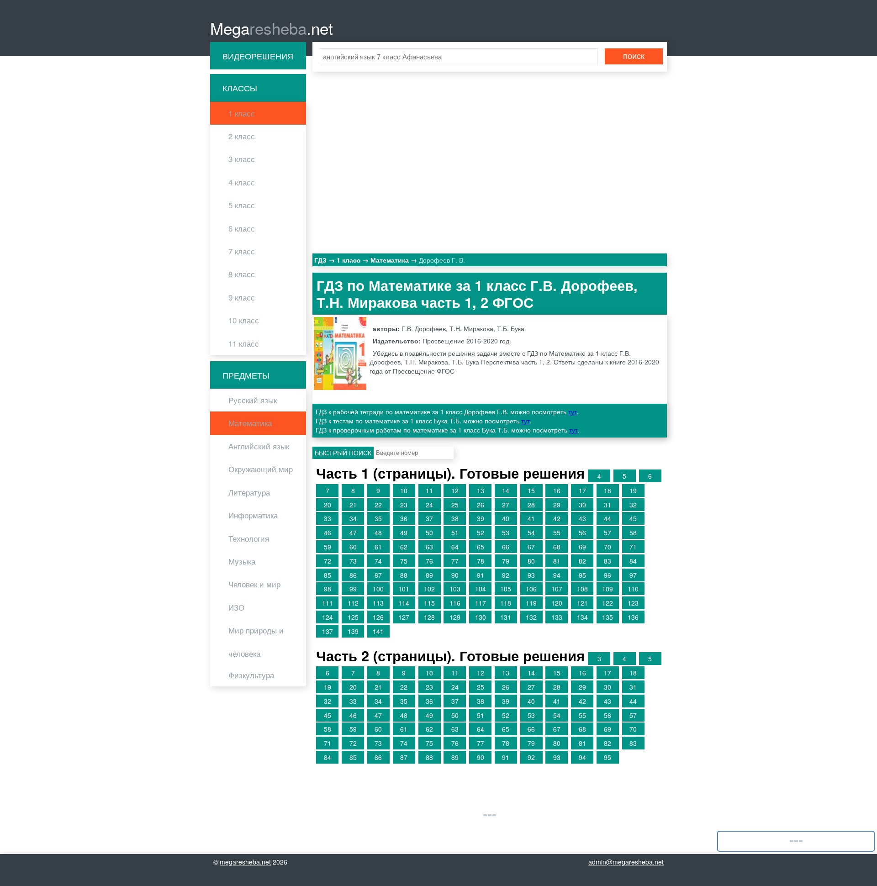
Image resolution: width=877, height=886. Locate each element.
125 (353, 617)
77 (455, 560)
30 (582, 504)
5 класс (241, 205)
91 (480, 575)
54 (531, 532)
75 (403, 560)
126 (378, 617)
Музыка (241, 561)
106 (531, 588)
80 (531, 560)
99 (353, 588)
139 (353, 631)
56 (582, 532)
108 (582, 588)
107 (556, 588)
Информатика (253, 515)
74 (378, 560)
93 (531, 575)
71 (633, 546)
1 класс (241, 113)
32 (633, 504)
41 (531, 518)
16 (556, 490)
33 (327, 518)
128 (429, 617)
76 (429, 560)
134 (582, 617)
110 (633, 588)
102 (429, 588)
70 (607, 546)
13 (480, 490)
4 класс (241, 182)
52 (480, 532)
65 (480, 546)
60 (353, 546)
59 (327, 546)
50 (429, 532)
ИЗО (236, 607)
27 (505, 504)
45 (633, 518)
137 (327, 631)
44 (607, 518)
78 (480, 560)
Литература (249, 492)
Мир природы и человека (256, 642)
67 (531, 546)
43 (582, 518)
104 (480, 588)
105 (505, 588)
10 (403, 490)
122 (607, 602)
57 (607, 532)
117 (480, 602)
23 (403, 504)
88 (403, 575)
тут (572, 411)
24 (429, 504)
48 (378, 532)
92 (505, 575)
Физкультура (251, 675)
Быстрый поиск (343, 452)
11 (429, 490)
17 (582, 490)
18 (607, 490)
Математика (250, 422)
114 (403, 602)
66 (505, 546)
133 (556, 617)
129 (454, 617)
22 (378, 504)
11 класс (243, 343)
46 (327, 532)
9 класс (241, 297)
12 (455, 490)
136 (633, 617)
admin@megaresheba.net (626, 861)
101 (403, 588)
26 (480, 504)
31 (607, 504)
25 (455, 504)
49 (403, 532)
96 (607, 575)
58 (633, 532)
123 (633, 602)
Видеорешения (257, 56)
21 (353, 504)
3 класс (241, 158)
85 (327, 575)
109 (607, 588)
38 (455, 518)
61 (378, 546)
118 (505, 602)
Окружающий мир (260, 469)
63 (429, 546)
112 (353, 602)
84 (633, 560)
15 (531, 490)
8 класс (241, 274)
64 (455, 546)
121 (582, 602)
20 (327, 504)
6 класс (241, 228)
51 (455, 532)
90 (455, 575)
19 (633, 490)
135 (607, 617)
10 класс (243, 320)
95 (582, 575)
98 (327, 588)
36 (403, 518)
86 (353, 575)
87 (378, 575)
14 (505, 490)
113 (378, 602)
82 (582, 560)
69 (582, 546)
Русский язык (252, 400)
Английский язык (258, 446)
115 (429, 602)
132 (531, 617)
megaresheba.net (245, 861)
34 (353, 518)
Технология (248, 538)
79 (505, 560)
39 (480, 518)
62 (403, 546)
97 (633, 575)
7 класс (241, 251)
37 (429, 518)
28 (531, 504)
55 (556, 532)
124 (327, 617)
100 (378, 588)
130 (480, 617)
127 (403, 617)
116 (454, 602)
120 (556, 602)
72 (327, 560)
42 (556, 518)
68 (556, 546)
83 (607, 560)
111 (327, 602)
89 (429, 575)
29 (556, 504)
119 (531, 602)
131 (505, 617)
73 (353, 560)
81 (556, 560)
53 (505, 532)
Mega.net (271, 27)
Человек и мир (254, 584)
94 (556, 575)
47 (353, 532)
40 (505, 518)
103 (454, 588)
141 (378, 631)
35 (378, 518)
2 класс (241, 136)
